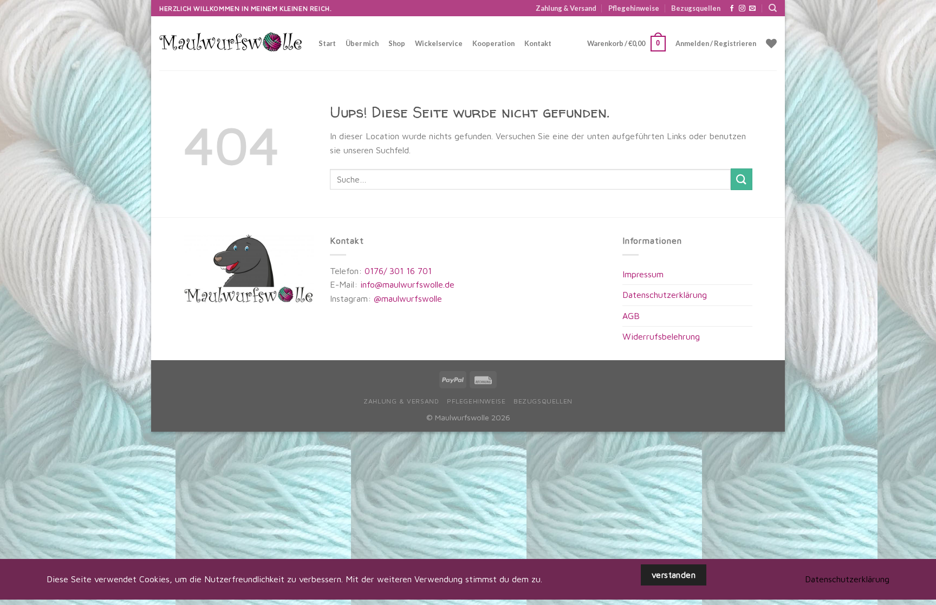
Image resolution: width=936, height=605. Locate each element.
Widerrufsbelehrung (661, 336)
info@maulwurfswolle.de (407, 284)
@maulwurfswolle (406, 298)
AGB (631, 316)
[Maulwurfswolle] (230, 43)
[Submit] (741, 179)
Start (327, 43)
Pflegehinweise (633, 8)
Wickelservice (439, 43)
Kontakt (537, 43)
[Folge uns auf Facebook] (732, 8)
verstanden (674, 575)
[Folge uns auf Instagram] (742, 8)
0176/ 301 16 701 (398, 271)
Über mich (362, 43)
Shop (396, 43)
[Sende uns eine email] (752, 8)
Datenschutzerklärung (664, 295)
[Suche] (773, 8)
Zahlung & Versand (566, 8)
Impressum (643, 274)
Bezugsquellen (695, 8)
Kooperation (493, 43)
